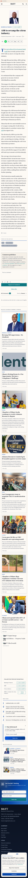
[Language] (23, 4)
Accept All (14, 874)
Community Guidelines (6, 849)
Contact (3, 835)
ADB (2, 130)
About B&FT (4, 828)
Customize (14, 871)
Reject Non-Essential (14, 867)
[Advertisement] (14, 661)
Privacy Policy (4, 845)
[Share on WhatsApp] (5, 41)
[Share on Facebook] (12, 41)
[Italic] (5, 282)
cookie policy (20, 864)
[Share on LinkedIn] (15, 41)
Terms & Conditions (6, 843)
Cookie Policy (4, 847)
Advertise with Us (5, 832)
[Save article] (21, 41)
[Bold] (2, 282)
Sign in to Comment (14, 284)
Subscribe (14, 289)
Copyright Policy (5, 854)
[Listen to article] (2, 41)
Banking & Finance (6, 27)
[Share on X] (8, 41)
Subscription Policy (5, 851)
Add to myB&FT (17, 27)
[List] (10, 282)
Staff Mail (3, 837)
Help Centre (4, 830)
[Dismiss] (25, 725)
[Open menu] (2, 4)
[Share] (18, 41)
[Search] (25, 4)
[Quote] (7, 282)
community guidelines (9, 263)
